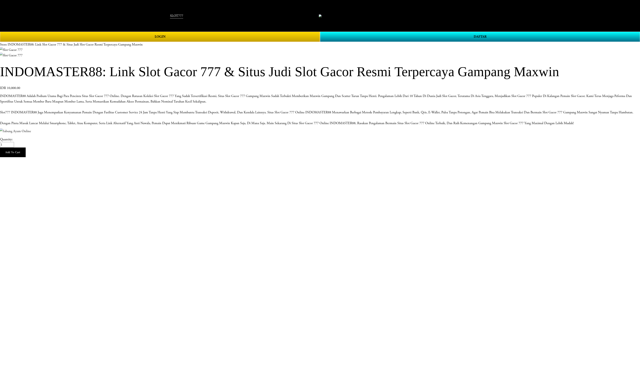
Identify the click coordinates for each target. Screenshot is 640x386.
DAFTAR (480, 37)
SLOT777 (176, 16)
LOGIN (160, 37)
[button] (13, 152)
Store (3, 44)
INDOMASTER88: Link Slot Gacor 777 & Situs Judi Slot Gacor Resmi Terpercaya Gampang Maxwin (75, 44)
